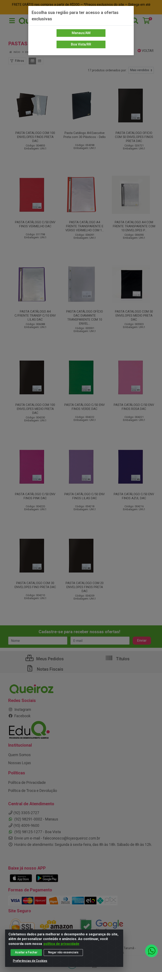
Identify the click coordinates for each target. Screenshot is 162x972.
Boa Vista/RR (81, 44)
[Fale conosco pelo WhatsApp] (151, 950)
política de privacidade (61, 944)
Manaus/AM (81, 33)
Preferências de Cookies (30, 960)
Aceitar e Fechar (26, 952)
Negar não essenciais (63, 952)
